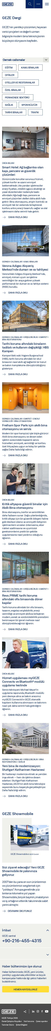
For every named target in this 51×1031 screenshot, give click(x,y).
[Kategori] (25, 60)
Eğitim (9, 67)
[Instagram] (38, 1011)
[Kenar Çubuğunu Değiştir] (38, 4)
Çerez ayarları (42, 1021)
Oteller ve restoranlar (20, 82)
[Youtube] (46, 1011)
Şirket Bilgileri (21, 1025)
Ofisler (9, 75)
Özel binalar (13, 90)
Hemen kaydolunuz (25, 989)
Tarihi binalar (13, 112)
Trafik (35, 112)
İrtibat (6, 930)
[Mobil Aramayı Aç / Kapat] (30, 4)
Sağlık (9, 104)
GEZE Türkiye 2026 (10, 1018)
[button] (25, 1011)
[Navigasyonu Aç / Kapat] (46, 4)
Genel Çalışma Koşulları (12, 1021)
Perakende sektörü (17, 97)
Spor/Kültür (29, 104)
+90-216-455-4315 (22, 940)
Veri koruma (29, 1021)
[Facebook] (42, 1011)
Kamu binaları (30, 67)
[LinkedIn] (33, 1011)
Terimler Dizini (8, 1025)
